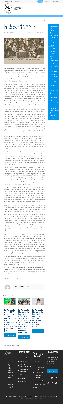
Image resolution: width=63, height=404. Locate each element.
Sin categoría (53, 96)
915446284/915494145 (10, 377)
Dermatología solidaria (54, 36)
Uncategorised (55, 103)
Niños (52, 71)
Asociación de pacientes (54, 28)
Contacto (23, 381)
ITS (51, 48)
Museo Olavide (40, 384)
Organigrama (39, 372)
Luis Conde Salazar (22, 287)
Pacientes (23, 361)
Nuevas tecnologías (54, 75)
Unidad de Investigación (54, 109)
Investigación (39, 381)
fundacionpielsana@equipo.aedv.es (10, 386)
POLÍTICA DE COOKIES (27, 398)
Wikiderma (53, 115)
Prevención (54, 90)
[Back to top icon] (55, 400)
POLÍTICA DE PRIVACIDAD (48, 396)
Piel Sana (53, 85)
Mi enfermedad (54, 60)
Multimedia (54, 66)
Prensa (37, 387)
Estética (53, 43)
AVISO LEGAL (39, 398)
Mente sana (52, 52)
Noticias (23, 378)
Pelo (51, 82)
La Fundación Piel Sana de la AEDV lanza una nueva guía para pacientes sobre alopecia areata (38, 318)
